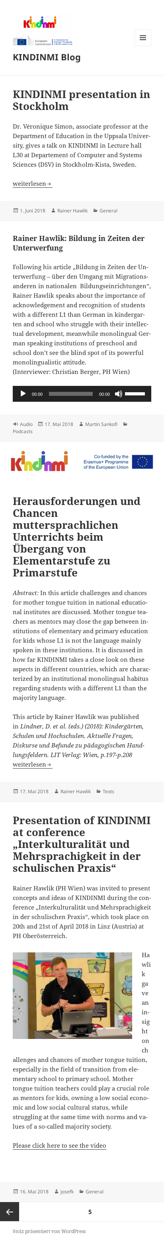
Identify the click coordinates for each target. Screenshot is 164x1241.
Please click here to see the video (59, 1145)
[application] (82, 394)
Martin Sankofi (101, 424)
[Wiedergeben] (23, 394)
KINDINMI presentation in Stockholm (81, 100)
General (108, 210)
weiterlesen (33, 183)
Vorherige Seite (9, 1211)
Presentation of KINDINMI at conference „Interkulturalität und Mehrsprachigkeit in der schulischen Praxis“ (81, 844)
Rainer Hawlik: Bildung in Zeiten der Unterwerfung (78, 242)
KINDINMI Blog (47, 57)
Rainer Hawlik (72, 210)
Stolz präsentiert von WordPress (49, 1231)
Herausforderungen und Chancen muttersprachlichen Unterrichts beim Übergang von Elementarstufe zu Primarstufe (77, 537)
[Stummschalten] (119, 394)
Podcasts (23, 431)
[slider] (136, 393)
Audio (26, 424)
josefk (67, 1191)
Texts (108, 791)
